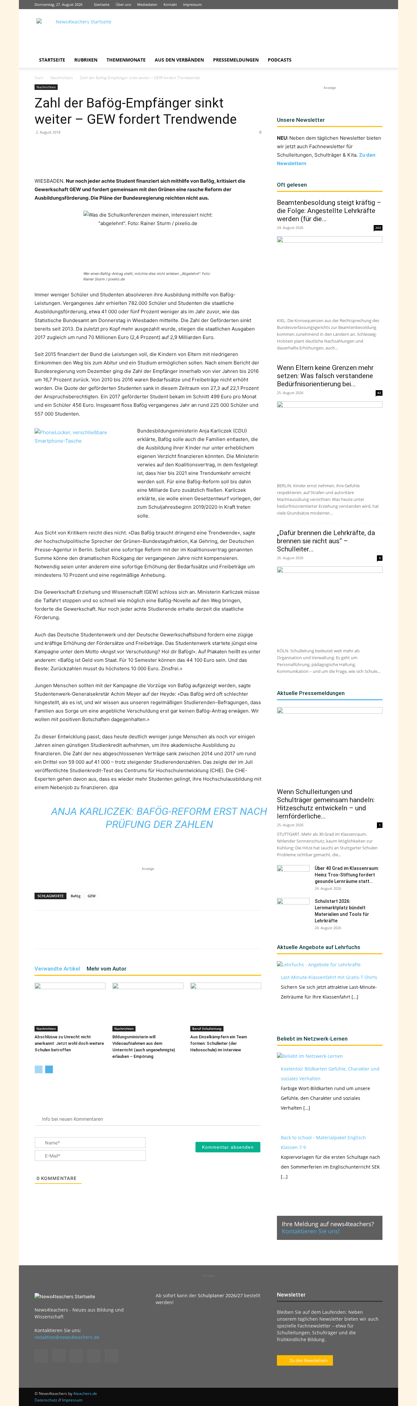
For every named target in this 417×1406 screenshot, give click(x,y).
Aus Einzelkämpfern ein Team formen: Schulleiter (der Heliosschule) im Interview (218, 1043)
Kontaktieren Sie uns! (311, 1231)
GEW (91, 895)
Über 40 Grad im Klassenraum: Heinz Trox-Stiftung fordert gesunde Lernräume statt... (347, 875)
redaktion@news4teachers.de (67, 1337)
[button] (374, 60)
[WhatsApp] (110, 158)
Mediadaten (147, 4)
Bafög (75, 895)
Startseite (101, 4)
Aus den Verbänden (179, 60)
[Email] (140, 158)
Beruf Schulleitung (207, 1028)
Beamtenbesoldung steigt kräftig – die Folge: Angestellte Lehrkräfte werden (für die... (329, 211)
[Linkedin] (356, 4)
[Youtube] (377, 4)
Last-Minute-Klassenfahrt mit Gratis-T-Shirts (329, 977)
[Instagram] (345, 4)
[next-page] (49, 1069)
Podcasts (280, 60)
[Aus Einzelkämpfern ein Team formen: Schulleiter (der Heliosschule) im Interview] (225, 1007)
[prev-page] (39, 1069)
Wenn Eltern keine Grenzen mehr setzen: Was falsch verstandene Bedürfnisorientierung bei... (325, 376)
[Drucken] (155, 158)
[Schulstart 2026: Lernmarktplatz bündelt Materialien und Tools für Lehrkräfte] (293, 909)
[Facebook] (334, 4)
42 (379, 393)
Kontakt (170, 4)
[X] (367, 4)
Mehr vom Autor (106, 968)
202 (378, 227)
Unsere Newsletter (301, 120)
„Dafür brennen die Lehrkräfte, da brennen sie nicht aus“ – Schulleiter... (326, 541)
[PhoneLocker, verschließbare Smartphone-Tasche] (83, 469)
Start (39, 77)
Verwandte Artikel (57, 968)
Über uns (123, 4)
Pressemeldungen (236, 60)
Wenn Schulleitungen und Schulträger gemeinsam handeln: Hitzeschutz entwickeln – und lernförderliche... (326, 804)
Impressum (192, 4)
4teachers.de (85, 1393)
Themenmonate (126, 60)
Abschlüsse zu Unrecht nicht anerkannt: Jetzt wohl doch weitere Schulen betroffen (69, 1043)
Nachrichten (61, 77)
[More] (171, 158)
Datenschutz (46, 1400)
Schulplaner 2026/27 (220, 1295)
